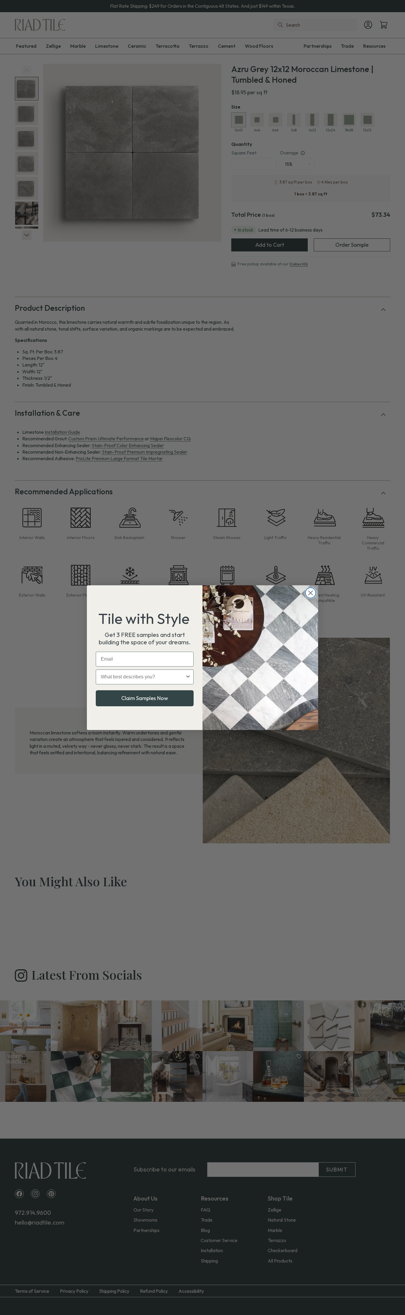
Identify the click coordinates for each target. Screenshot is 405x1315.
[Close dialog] (310, 593)
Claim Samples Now (144, 698)
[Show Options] (188, 677)
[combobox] (143, 677)
